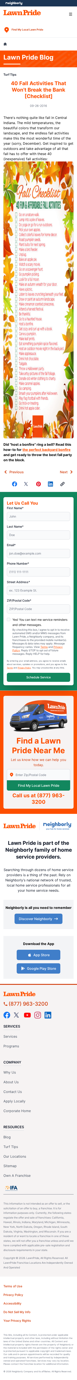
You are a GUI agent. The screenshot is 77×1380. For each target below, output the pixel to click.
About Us (11, 1082)
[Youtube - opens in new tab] (27, 1015)
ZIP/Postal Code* (19, 600)
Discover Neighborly (35, 919)
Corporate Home (17, 1111)
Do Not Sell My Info (16, 1312)
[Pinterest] (38, 484)
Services (10, 1036)
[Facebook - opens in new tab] (6, 1015)
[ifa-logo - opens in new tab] (11, 1188)
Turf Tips (9, 74)
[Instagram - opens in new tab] (37, 1015)
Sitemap (10, 1166)
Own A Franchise (17, 1175)
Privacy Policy (24, 668)
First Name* (15, 508)
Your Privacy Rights (17, 1320)
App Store (41, 955)
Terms (44, 647)
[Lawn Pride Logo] (38, 994)
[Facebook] (14, 484)
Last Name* (15, 526)
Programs (11, 1046)
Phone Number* (18, 563)
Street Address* (18, 582)
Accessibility (12, 1303)
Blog (7, 1137)
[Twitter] (26, 484)
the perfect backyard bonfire (46, 449)
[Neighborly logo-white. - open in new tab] (14, 3)
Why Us (9, 1072)
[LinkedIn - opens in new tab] (47, 1015)
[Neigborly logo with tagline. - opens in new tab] (58, 826)
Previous (16, 472)
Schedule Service (38, 677)
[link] (62, 484)
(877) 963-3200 (28, 1004)
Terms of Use (12, 1286)
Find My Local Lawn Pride (38, 785)
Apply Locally (14, 1101)
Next (64, 472)
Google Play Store (41, 968)
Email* (11, 545)
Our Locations (14, 1156)
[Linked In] (50, 484)
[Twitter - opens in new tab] (17, 1015)
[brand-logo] (19, 826)
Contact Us (12, 1092)
